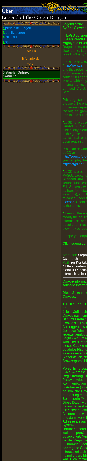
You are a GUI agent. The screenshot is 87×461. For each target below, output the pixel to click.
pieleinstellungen (17, 28)
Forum (31, 63)
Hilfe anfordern (31, 58)
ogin (7, 42)
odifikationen (14, 32)
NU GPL (10, 37)
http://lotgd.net (73, 164)
